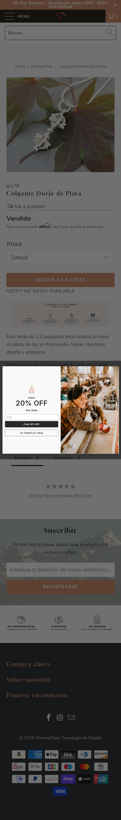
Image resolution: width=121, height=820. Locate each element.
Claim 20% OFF (31, 424)
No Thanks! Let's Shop (31, 433)
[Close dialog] (116, 369)
